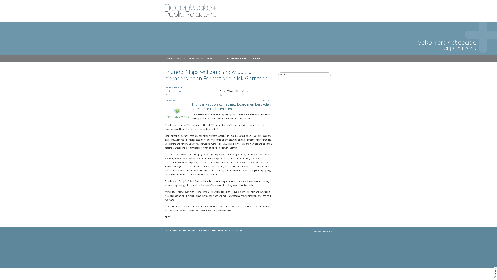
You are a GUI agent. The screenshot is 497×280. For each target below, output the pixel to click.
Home (169, 59)
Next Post (266, 100)
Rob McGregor (175, 91)
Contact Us (255, 59)
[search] (328, 74)
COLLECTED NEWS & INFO (235, 59)
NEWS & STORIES (196, 59)
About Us (181, 59)
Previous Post (171, 100)
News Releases (213, 59)
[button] (496, 276)
